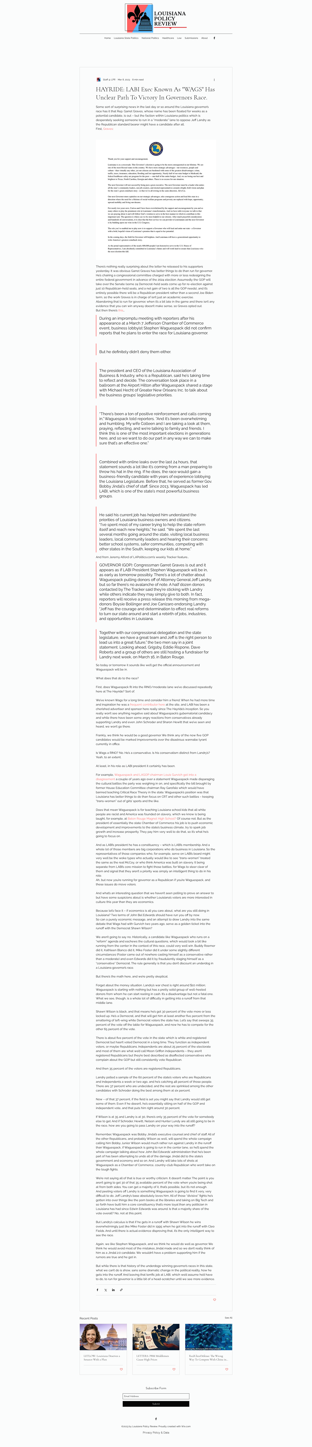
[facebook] (214, 38)
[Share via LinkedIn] (113, 1289)
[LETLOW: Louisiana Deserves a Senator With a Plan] (103, 1337)
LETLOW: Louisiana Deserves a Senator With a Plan (102, 1357)
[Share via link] (121, 1289)
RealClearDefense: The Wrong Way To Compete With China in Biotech (207, 1357)
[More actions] (214, 80)
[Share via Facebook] (97, 1289)
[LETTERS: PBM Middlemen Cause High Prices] (156, 1337)
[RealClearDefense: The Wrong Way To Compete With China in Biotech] (208, 1337)
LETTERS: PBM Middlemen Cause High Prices (152, 1357)
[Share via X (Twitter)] (105, 1289)
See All (228, 1317)
